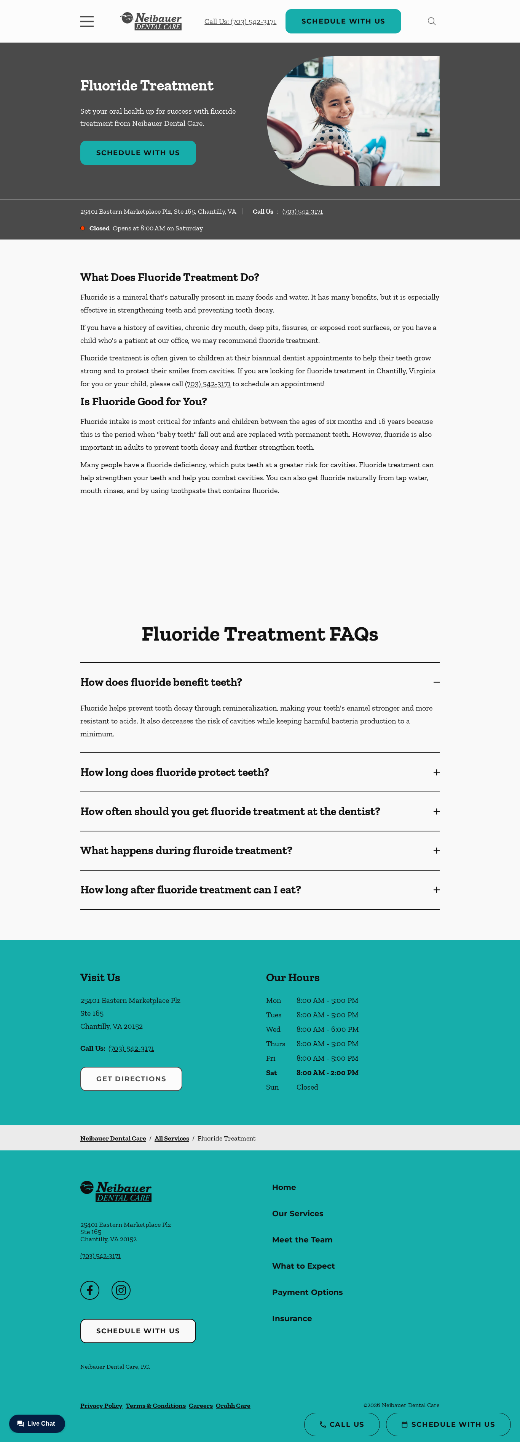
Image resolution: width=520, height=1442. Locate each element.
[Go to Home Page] (151, 21)
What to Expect (303, 1266)
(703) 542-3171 (302, 211)
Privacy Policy (101, 1405)
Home (284, 1187)
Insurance (292, 1318)
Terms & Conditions (156, 1405)
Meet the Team (302, 1239)
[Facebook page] (89, 1290)
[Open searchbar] (432, 21)
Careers (201, 1405)
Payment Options (307, 1292)
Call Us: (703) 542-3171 (240, 21)
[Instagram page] (121, 1290)
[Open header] (88, 21)
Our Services (298, 1213)
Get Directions (131, 1079)
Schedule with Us (343, 21)
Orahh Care (233, 1405)
